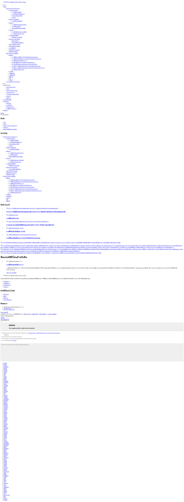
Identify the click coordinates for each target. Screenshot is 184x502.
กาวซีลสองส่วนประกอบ (18, 33)
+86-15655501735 (7, 308)
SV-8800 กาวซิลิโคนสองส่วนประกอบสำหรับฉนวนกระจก (26, 66)
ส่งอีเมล (2, 317)
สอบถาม (8, 272)
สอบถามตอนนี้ (4, 312)
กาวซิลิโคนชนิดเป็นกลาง (18, 14)
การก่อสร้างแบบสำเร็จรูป (12, 94)
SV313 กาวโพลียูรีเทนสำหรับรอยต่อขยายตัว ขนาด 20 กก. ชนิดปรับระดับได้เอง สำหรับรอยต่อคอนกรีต (35, 211)
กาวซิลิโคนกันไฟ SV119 (18, 69)
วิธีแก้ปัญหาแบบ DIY (14, 50)
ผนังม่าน (11, 23)
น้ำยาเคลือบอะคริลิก (17, 15)
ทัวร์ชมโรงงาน (10, 106)
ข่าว (4, 83)
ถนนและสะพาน (10, 92)
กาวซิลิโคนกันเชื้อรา (17, 21)
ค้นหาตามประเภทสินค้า (12, 53)
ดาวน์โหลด (9, 105)
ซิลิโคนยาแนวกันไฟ (17, 37)
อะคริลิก (11, 71)
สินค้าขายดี (27, 314)
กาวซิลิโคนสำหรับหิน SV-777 (19, 60)
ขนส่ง (7, 89)
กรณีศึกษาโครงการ (11, 108)
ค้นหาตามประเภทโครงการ (13, 8)
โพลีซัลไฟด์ (12, 75)
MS (10, 78)
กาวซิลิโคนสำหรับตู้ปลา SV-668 (15, 231)
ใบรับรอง (8, 103)
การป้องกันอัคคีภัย (13, 35)
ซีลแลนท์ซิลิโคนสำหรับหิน (18, 28)
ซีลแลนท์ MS (15, 41)
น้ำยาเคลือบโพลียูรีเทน (18, 42)
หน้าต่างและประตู (10, 87)
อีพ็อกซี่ (11, 76)
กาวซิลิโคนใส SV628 (12, 218)
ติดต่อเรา (5, 110)
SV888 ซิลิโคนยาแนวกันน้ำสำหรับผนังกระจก (23, 62)
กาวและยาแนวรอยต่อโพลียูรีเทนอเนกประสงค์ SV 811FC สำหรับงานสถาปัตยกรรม (30, 225)
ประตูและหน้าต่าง (13, 10)
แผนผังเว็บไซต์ (34, 314)
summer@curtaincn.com (9, 309)
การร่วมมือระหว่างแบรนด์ (12, 81)
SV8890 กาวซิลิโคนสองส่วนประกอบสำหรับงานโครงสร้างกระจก (28, 67)
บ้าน (4, 5)
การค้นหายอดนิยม (51, 314)
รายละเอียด (13, 272)
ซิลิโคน (11, 55)
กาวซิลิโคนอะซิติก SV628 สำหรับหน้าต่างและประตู (25, 57)
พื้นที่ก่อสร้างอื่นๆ (13, 51)
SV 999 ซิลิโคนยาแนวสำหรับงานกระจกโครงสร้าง (24, 64)
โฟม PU (14, 17)
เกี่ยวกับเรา (6, 101)
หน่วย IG (11, 30)
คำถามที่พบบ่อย (7, 99)
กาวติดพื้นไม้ (12, 48)
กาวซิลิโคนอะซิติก (16, 12)
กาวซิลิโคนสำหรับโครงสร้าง (19, 24)
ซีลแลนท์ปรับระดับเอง (14, 46)
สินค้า (4, 6)
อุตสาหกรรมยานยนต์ (14, 39)
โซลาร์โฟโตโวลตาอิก (14, 44)
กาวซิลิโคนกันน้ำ (16, 26)
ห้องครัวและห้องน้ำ (14, 19)
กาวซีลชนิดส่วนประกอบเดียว (19, 32)
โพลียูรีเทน (12, 73)
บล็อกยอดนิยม (42, 314)
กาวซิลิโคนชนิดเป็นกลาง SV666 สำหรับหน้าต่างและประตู (26, 58)
